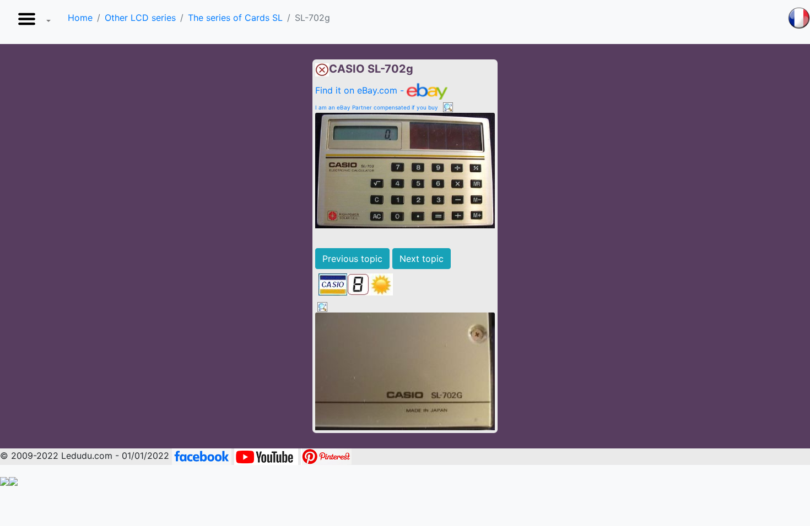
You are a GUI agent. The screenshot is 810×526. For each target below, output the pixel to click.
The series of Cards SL (235, 17)
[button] (32, 22)
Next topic (421, 258)
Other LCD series (140, 17)
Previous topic (352, 258)
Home (80, 17)
